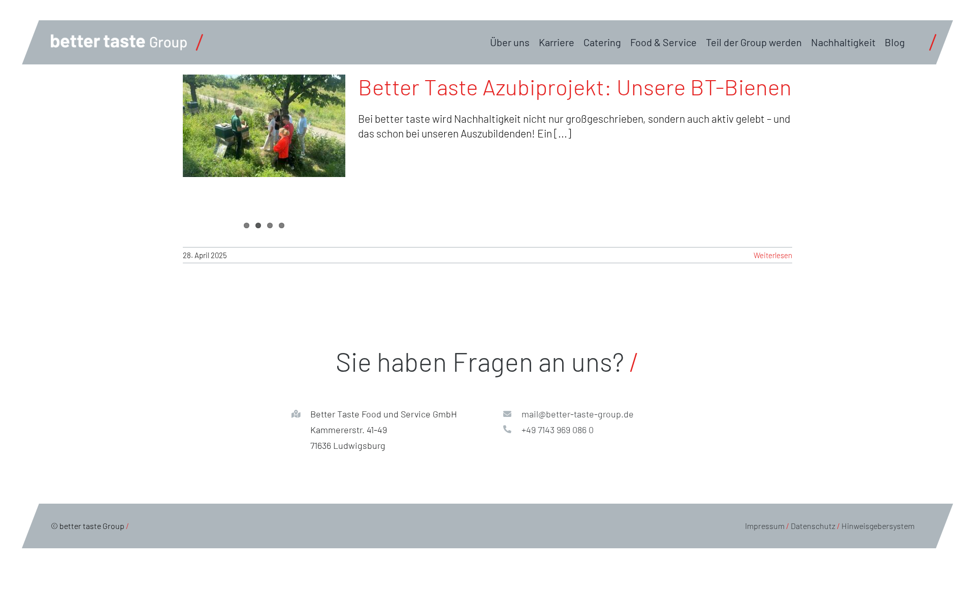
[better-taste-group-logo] (127, 39)
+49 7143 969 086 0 (558, 429)
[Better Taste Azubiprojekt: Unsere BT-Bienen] (264, 126)
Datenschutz (813, 526)
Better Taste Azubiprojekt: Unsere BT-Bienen (575, 86)
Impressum (765, 526)
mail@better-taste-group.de (578, 413)
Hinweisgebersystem (878, 526)
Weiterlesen (773, 255)
